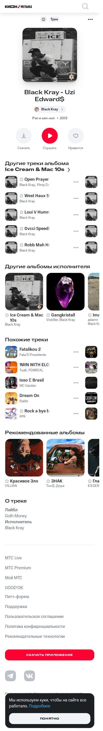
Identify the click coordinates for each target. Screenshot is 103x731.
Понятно (49, 719)
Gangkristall (63, 315)
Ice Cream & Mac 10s (26, 318)
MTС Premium (18, 568)
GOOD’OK (14, 588)
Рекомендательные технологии (35, 637)
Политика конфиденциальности (35, 627)
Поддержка (16, 607)
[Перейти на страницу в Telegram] (10, 675)
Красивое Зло (24, 481)
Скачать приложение (49, 655)
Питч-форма (17, 597)
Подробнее (39, 706)
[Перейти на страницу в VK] (29, 675)
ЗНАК (56, 481)
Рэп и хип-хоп (43, 118)
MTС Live (13, 558)
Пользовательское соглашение (34, 617)
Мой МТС (13, 578)
